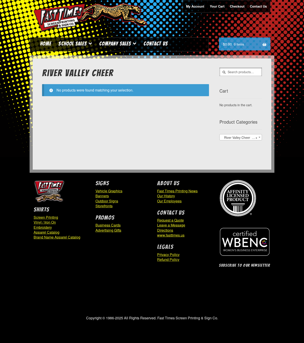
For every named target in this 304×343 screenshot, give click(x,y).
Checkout (237, 6)
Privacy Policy (168, 254)
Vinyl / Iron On (45, 222)
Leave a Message (171, 225)
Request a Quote (170, 220)
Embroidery (43, 227)
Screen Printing (46, 217)
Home (45, 43)
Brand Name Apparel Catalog (57, 237)
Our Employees (169, 201)
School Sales (72, 43)
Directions (165, 230)
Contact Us (258, 6)
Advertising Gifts (108, 230)
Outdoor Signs (106, 201)
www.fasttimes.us (170, 235)
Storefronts (104, 205)
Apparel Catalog (46, 232)
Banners (102, 195)
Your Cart (217, 6)
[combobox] (240, 137)
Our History (166, 195)
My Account (195, 6)
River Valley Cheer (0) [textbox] (239, 137)
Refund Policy (168, 259)
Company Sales (115, 43)
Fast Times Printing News (177, 190)
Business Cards (108, 225)
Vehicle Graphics (108, 190)
